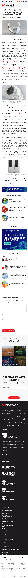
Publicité (4, 518)
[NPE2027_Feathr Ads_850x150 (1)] (14, 189)
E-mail (3, 319)
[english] (19, 1)
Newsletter (4, 515)
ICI (21, 157)
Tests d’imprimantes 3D (8, 510)
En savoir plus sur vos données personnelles (10, 571)
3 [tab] (10, 369)
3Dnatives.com (16, 428)
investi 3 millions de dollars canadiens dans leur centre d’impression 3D (14, 60)
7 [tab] (19, 369)
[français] (23, 1)
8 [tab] (21, 369)
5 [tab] (15, 369)
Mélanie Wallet (17, 17)
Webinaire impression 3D (8, 516)
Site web (3, 324)
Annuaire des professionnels (9, 509)
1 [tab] (6, 369)
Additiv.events (5, 429)
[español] (21, 1)
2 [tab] (8, 369)
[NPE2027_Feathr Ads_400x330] (14, 239)
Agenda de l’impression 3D (8, 512)
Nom (3, 314)
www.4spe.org (5, 450)
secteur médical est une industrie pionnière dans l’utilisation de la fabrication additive (14, 67)
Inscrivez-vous (14, 398)
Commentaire (4, 304)
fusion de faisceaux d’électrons (13, 44)
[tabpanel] (14, 356)
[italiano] (26, 1)
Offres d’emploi (5, 513)
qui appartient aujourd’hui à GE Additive (14, 114)
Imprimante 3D (5, 507)
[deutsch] (17, 1)
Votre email (6, 387)
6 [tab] (17, 369)
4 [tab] (12, 369)
